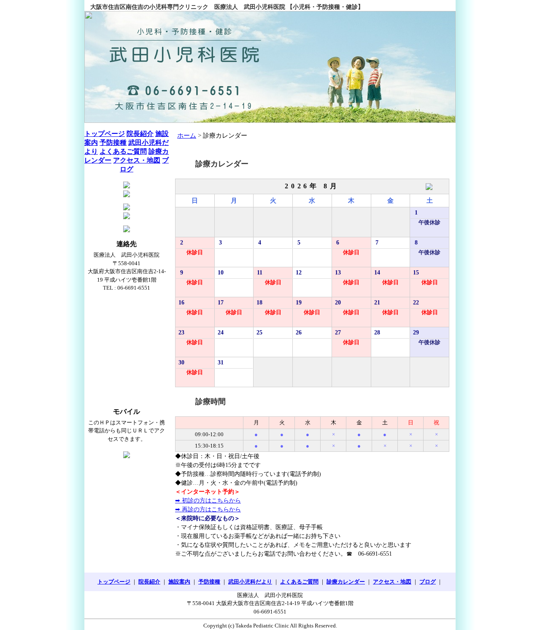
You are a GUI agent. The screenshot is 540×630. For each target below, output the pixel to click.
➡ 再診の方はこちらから (208, 509)
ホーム (186, 135)
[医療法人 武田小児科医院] (270, 67)
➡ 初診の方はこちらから (208, 500)
